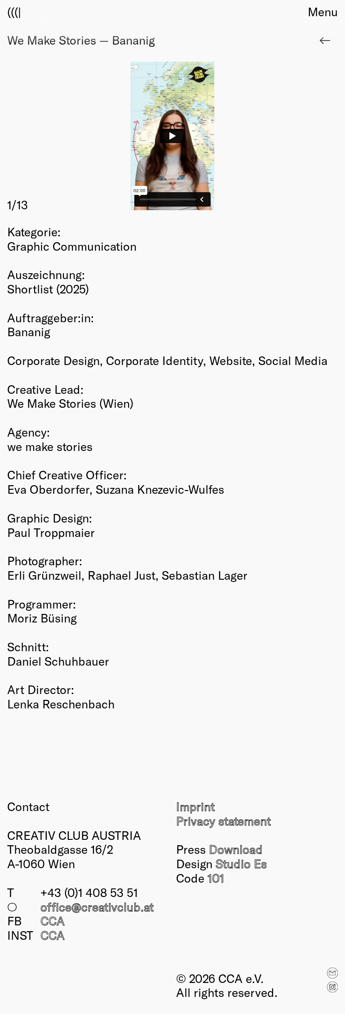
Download (236, 849)
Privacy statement (223, 820)
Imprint (195, 806)
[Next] (255, 137)
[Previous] (89, 137)
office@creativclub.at (97, 906)
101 (216, 877)
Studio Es (241, 863)
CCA (52, 920)
